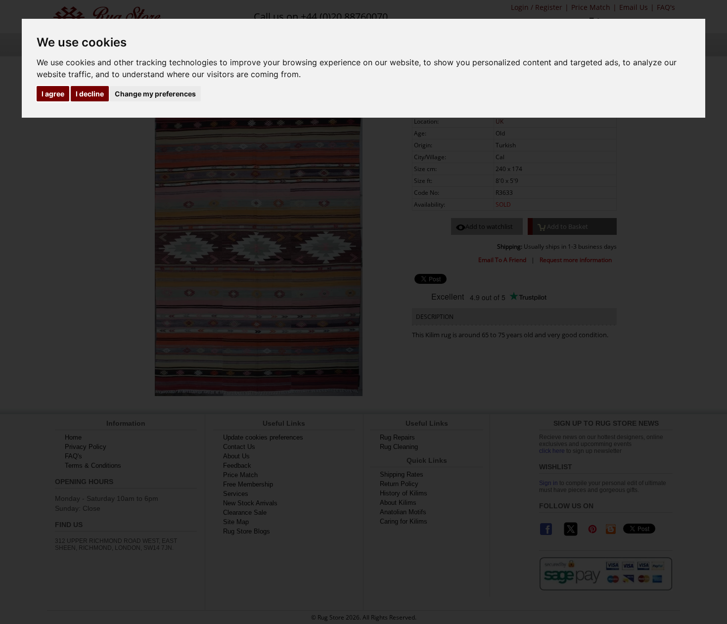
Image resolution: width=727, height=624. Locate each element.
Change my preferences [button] (155, 93)
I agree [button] (53, 93)
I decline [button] (90, 93)
